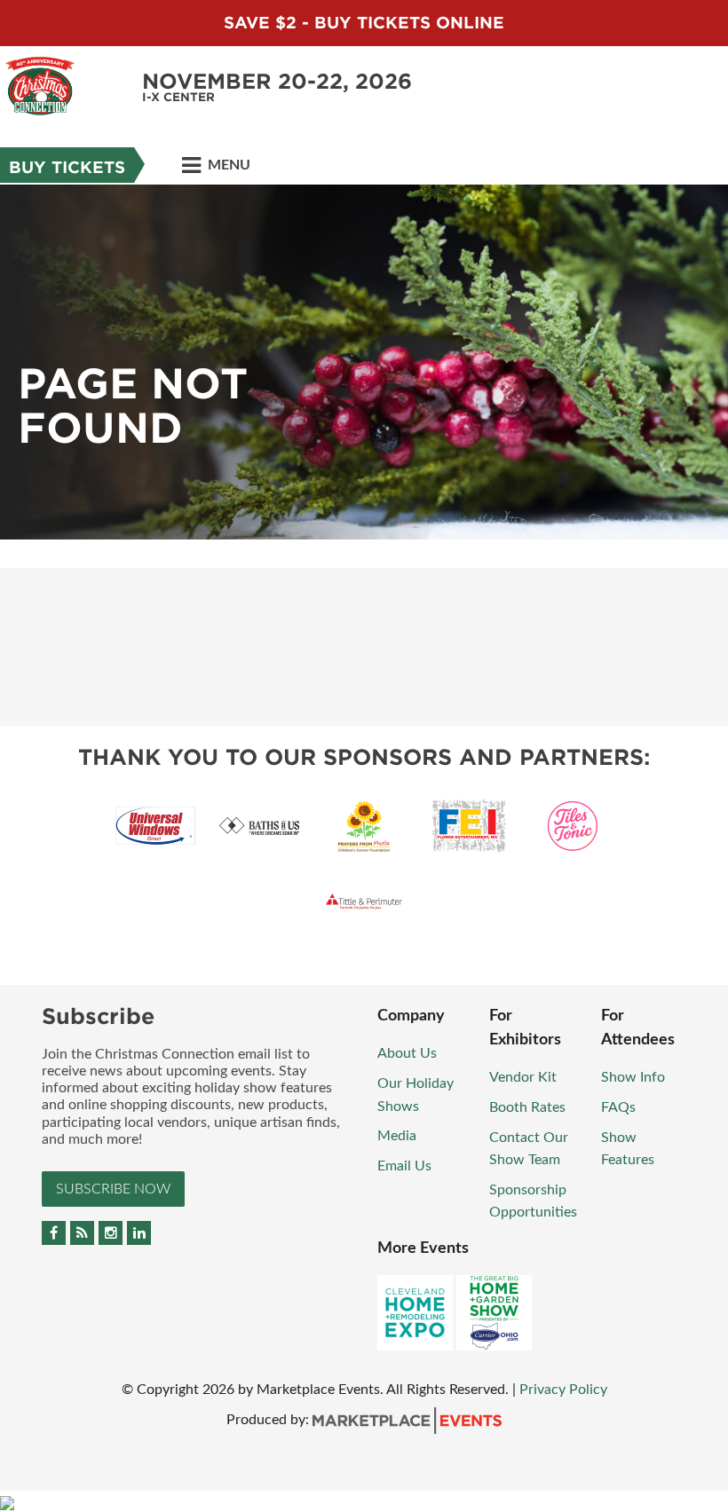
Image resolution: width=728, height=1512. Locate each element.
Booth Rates (527, 1107)
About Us (407, 1053)
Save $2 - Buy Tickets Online (364, 22)
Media (396, 1136)
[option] (364, 362)
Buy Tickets (67, 167)
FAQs (618, 1107)
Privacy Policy (563, 1389)
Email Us (404, 1166)
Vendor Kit (523, 1077)
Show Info (633, 1077)
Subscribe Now (113, 1189)
